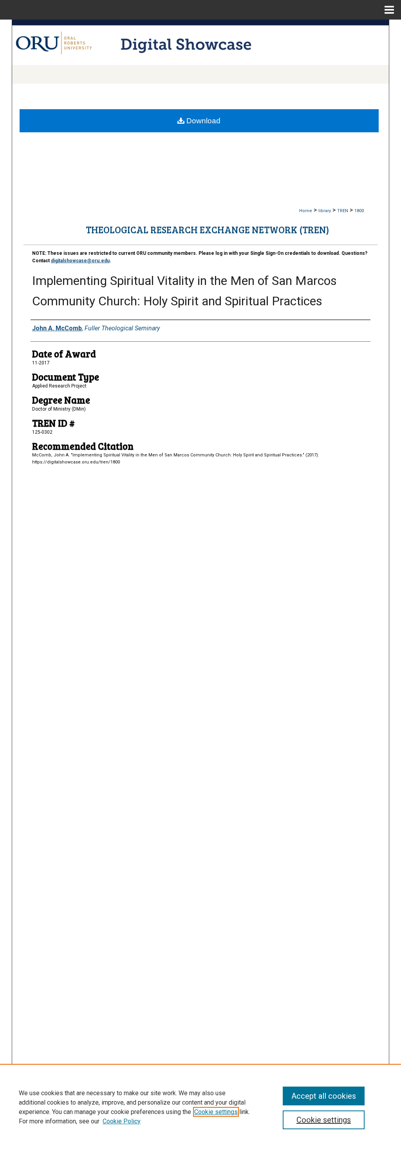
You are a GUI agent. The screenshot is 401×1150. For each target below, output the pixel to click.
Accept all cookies (323, 1096)
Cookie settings (216, 1112)
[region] (200, 1107)
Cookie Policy (122, 1121)
